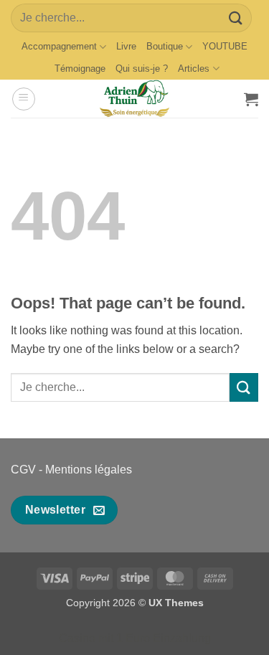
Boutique (164, 46)
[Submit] (236, 18)
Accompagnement (59, 46)
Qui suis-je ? (141, 68)
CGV (23, 469)
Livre (126, 46)
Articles (193, 68)
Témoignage (80, 68)
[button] (23, 99)
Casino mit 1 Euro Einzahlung (135, 638)
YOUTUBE (224, 46)
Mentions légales (88, 469)
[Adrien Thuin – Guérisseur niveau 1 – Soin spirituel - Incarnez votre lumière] (135, 99)
